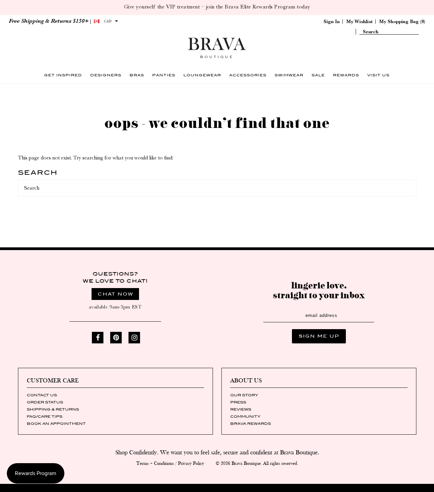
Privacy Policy (191, 463)
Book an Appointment (56, 423)
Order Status (45, 402)
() (402, 21)
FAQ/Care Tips (44, 416)
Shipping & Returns (53, 409)
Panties (163, 75)
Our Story (244, 395)
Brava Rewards (250, 423)
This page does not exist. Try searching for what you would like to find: (95, 158)
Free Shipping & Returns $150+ (48, 21)
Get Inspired (63, 75)
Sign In (331, 21)
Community (245, 416)
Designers (105, 75)
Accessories (248, 75)
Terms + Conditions (155, 463)
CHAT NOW (115, 294)
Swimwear (289, 75)
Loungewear (202, 75)
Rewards (346, 75)
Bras (137, 75)
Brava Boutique (246, 463)
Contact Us (42, 395)
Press (238, 402)
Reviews (240, 409)
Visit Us (378, 75)
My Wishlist (359, 21)
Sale (318, 75)
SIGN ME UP (319, 336)
